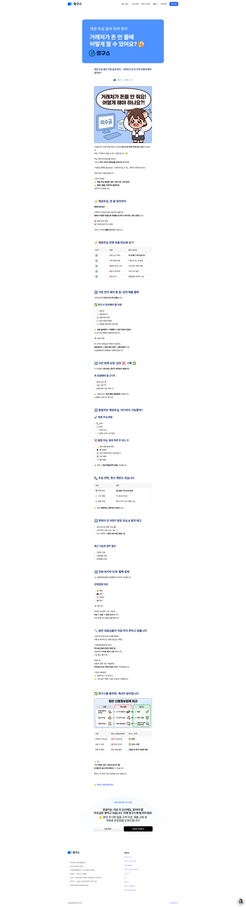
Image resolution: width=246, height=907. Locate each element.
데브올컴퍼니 (173, 903)
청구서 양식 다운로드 (131, 869)
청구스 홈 (127, 857)
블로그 (126, 882)
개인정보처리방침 (130, 890)
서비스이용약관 (129, 886)
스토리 (126, 874)
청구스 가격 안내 (130, 861)
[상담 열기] (241, 902)
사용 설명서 (128, 865)
